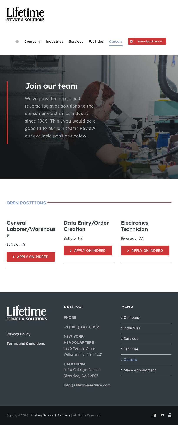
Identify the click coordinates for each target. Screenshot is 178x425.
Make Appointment (140, 370)
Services (131, 338)
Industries (132, 328)
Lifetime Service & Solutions (50, 415)
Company (132, 317)
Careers (130, 359)
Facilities (131, 349)
